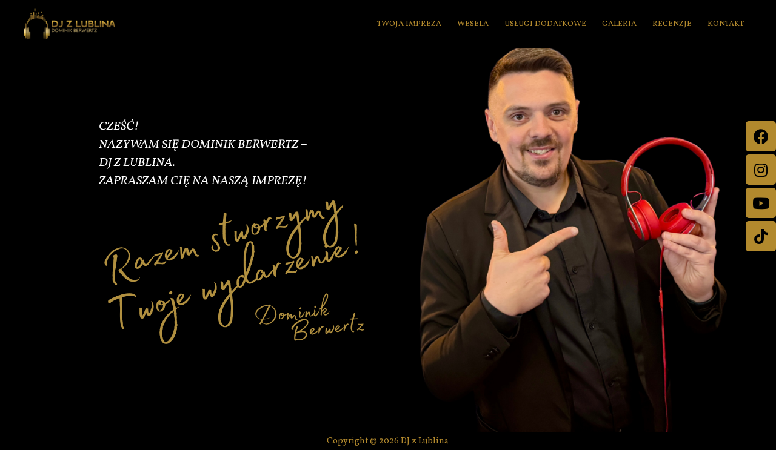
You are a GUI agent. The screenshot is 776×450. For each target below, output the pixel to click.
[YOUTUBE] (761, 203)
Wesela (473, 24)
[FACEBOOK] (761, 136)
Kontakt (725, 24)
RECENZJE (672, 24)
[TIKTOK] (761, 236)
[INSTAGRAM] (761, 169)
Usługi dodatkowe (545, 24)
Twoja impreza (409, 24)
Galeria (619, 24)
